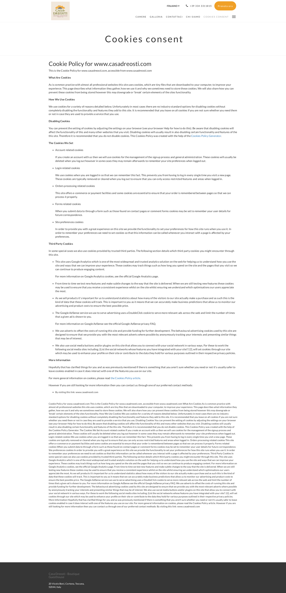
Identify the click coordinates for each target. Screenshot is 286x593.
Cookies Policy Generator (206, 135)
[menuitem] (141, 16)
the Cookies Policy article (125, 378)
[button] (233, 16)
